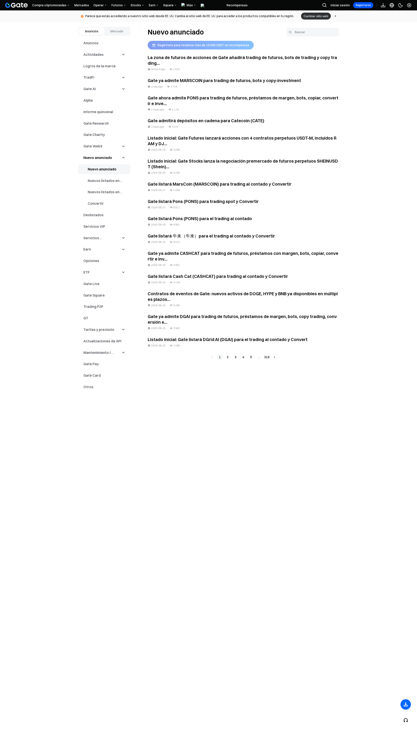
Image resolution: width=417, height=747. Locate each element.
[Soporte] (405, 720)
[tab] (91, 31)
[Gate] (16, 5)
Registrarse (363, 5)
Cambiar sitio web (316, 16)
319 (266, 357)
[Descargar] (405, 704)
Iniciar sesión (340, 5)
